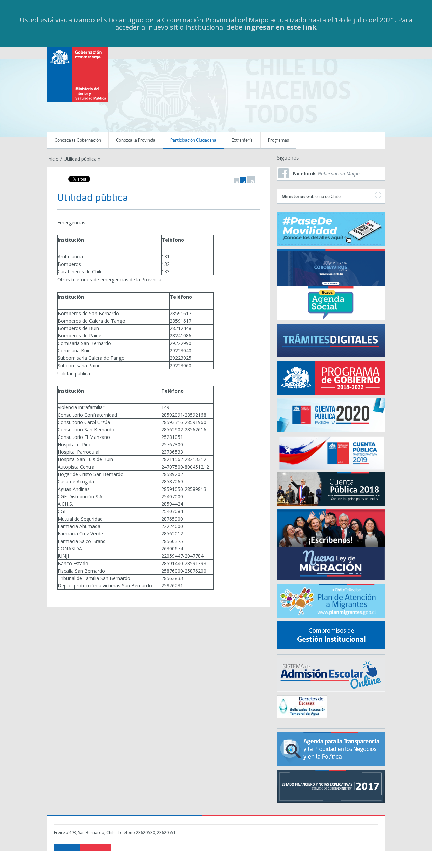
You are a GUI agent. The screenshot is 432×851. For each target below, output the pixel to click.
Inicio (53, 159)
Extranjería (242, 140)
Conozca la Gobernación (78, 140)
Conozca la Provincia (135, 140)
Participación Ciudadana (193, 140)
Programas (278, 140)
